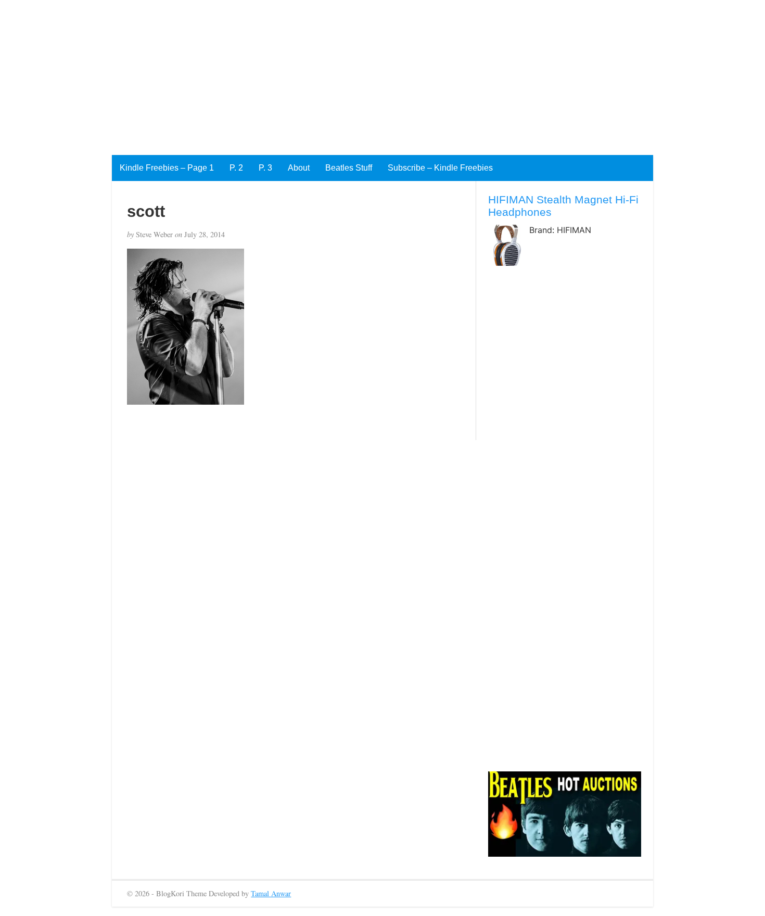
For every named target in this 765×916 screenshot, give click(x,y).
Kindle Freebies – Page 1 (167, 167)
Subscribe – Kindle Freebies (440, 167)
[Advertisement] (312, 73)
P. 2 (236, 167)
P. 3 (265, 167)
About (299, 167)
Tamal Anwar (271, 893)
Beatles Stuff (348, 167)
